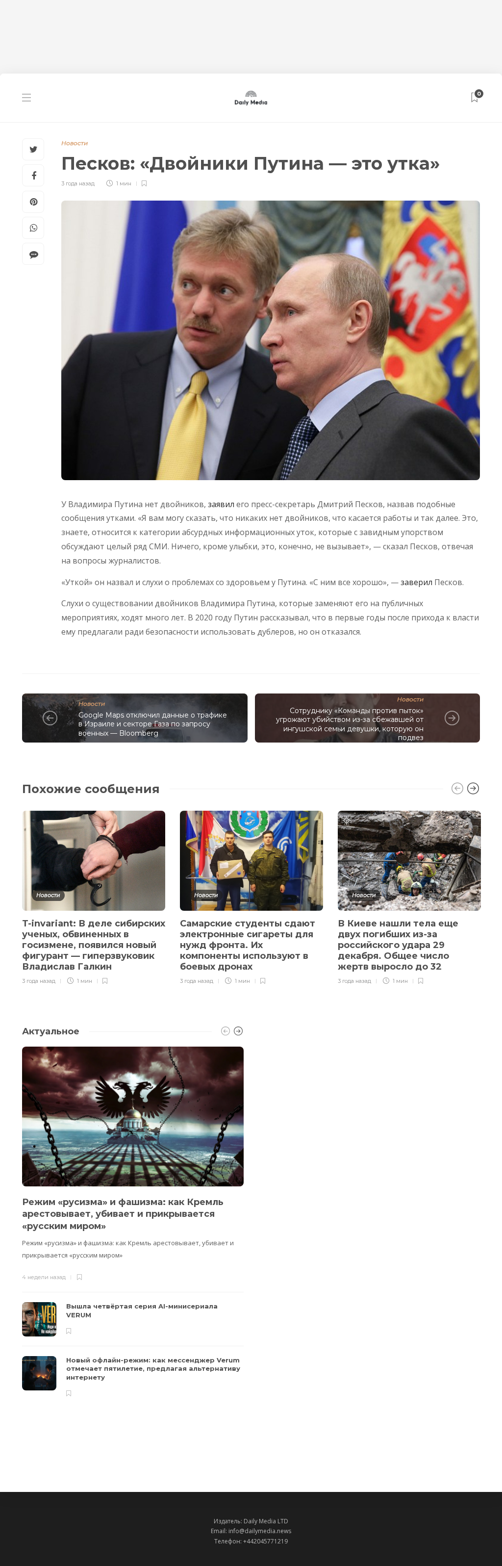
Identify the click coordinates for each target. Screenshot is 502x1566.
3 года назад (78, 183)
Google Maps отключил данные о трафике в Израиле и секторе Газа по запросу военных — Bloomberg (152, 724)
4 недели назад (44, 1277)
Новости (74, 143)
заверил (416, 582)
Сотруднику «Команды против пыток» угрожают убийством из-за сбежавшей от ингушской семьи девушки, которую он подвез (350, 724)
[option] (94, 896)
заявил (221, 504)
